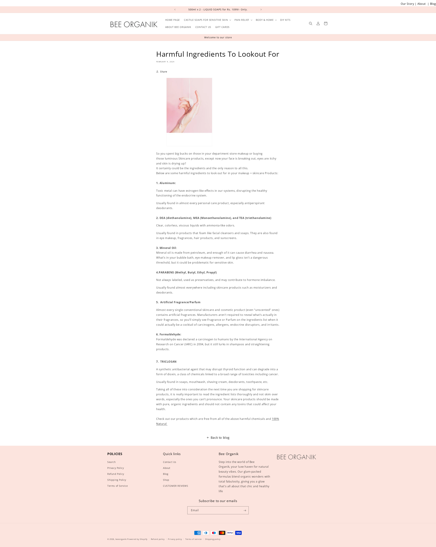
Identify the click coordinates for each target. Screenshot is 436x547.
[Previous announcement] (175, 9)
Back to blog (220, 437)
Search (111, 462)
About (421, 4)
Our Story (407, 4)
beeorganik (121, 539)
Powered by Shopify (137, 539)
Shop (166, 479)
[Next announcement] (261, 9)
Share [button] (163, 71)
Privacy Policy (115, 468)
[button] (207, 19)
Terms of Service (117, 485)
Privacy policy (175, 539)
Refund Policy (115, 473)
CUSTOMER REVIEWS (175, 485)
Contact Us (169, 462)
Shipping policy (213, 539)
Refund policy (158, 539)
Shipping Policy (116, 479)
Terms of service (193, 539)
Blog (433, 4)
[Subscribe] (244, 510)
